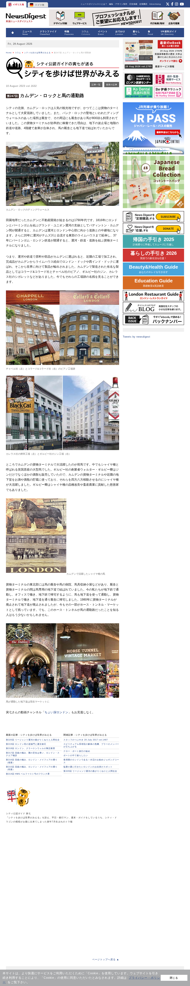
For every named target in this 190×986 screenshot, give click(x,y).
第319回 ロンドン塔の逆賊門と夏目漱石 (26, 744)
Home (9, 53)
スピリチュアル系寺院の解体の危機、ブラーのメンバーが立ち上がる (91, 745)
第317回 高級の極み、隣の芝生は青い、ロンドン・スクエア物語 (33, 754)
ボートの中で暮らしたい (75, 755)
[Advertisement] (34, 856)
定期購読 (143, 4)
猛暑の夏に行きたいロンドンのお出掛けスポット (87, 767)
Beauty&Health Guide (153, 268)
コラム (18, 53)
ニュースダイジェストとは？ (94, 4)
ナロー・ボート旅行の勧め (76, 751)
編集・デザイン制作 (118, 4)
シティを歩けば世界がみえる (37, 53)
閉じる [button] (174, 977)
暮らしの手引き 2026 (153, 255)
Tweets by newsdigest (136, 336)
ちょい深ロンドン (56, 712)
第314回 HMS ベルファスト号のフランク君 (28, 774)
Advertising (155, 4)
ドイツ (38, 3)
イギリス (16, 3)
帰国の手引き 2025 (153, 241)
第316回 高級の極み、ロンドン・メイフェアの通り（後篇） (31, 761)
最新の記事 (111, 84)
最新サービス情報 (149, 66)
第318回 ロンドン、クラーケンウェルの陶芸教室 (30, 748)
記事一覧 (96, 84)
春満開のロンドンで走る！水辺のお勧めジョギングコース (91, 761)
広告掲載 (133, 4)
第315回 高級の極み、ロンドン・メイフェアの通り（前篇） (31, 768)
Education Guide (154, 282)
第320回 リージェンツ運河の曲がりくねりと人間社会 (33, 740)
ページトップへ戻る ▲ (105, 959)
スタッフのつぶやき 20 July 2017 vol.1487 (85, 740)
